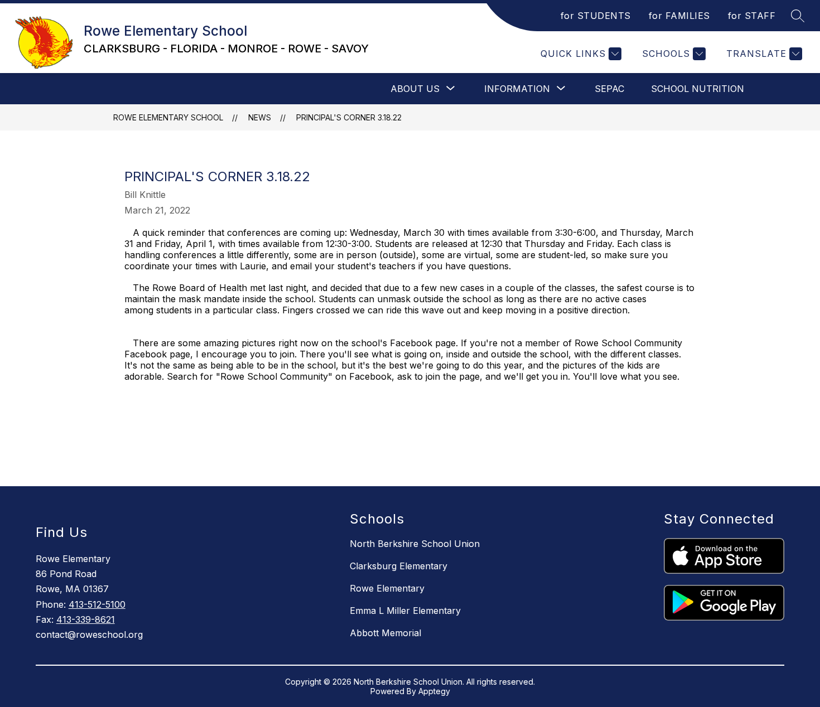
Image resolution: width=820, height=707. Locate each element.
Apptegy (434, 691)
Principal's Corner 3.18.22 (349, 117)
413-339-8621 (85, 619)
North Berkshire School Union (415, 543)
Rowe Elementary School (168, 117)
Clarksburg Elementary (398, 566)
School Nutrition (697, 88)
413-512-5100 (97, 604)
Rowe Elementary (387, 588)
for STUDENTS (596, 15)
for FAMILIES (679, 15)
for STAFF (752, 15)
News (259, 117)
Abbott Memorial (385, 632)
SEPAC (609, 88)
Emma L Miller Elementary (405, 610)
